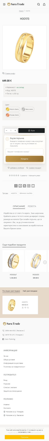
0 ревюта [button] (23, 176)
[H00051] (36, 261)
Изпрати (24, 159)
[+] (15, 130)
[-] (6, 130)
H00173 (14, 193)
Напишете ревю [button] (34, 176)
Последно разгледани (11, 291)
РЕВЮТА (32, 206)
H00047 (13, 274)
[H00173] (11, 305)
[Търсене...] (38, 4)
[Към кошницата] (44, 4)
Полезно (8, 399)
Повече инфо (10, 73)
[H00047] (13, 261)
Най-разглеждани (30, 291)
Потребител (10, 375)
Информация (10, 350)
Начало (21, 11)
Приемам (24, 437)
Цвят (7, 105)
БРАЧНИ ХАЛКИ (26, 193)
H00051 (36, 274)
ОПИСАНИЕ (19, 206)
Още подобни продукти (14, 244)
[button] (31, 130)
